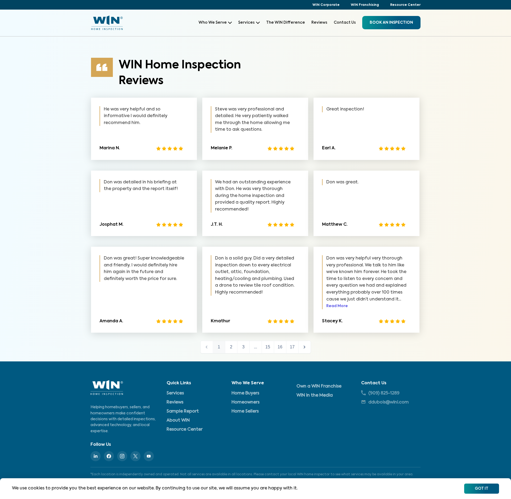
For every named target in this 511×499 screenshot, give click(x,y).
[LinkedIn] (95, 456)
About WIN (178, 420)
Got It (481, 488)
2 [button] (231, 347)
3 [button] (243, 347)
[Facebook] (109, 456)
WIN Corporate (326, 5)
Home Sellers (245, 411)
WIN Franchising (365, 5)
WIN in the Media (314, 395)
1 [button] (219, 347)
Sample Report (183, 411)
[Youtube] (149, 456)
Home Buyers (245, 393)
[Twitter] (135, 456)
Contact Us (345, 22)
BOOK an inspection (391, 22)
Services (246, 22)
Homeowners (245, 402)
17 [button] (292, 347)
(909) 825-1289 (383, 393)
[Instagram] (122, 456)
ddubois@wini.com (388, 402)
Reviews (319, 22)
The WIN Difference (285, 22)
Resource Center (405, 5)
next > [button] (305, 347)
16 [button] (280, 347)
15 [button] (267, 347)
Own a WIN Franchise (318, 386)
